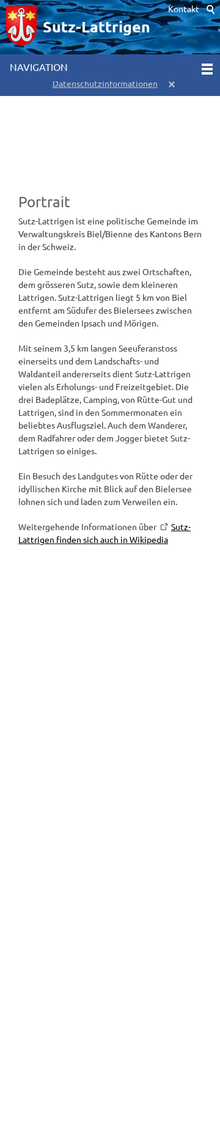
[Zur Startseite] (21, 27)
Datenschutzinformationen (105, 84)
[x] (172, 84)
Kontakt (183, 9)
